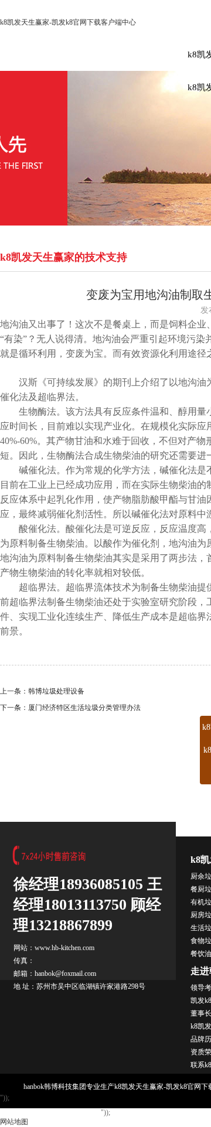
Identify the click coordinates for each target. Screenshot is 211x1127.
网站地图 (14, 1122)
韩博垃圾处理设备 (56, 691)
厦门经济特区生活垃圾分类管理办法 (84, 707)
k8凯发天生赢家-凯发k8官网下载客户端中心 (68, 22)
